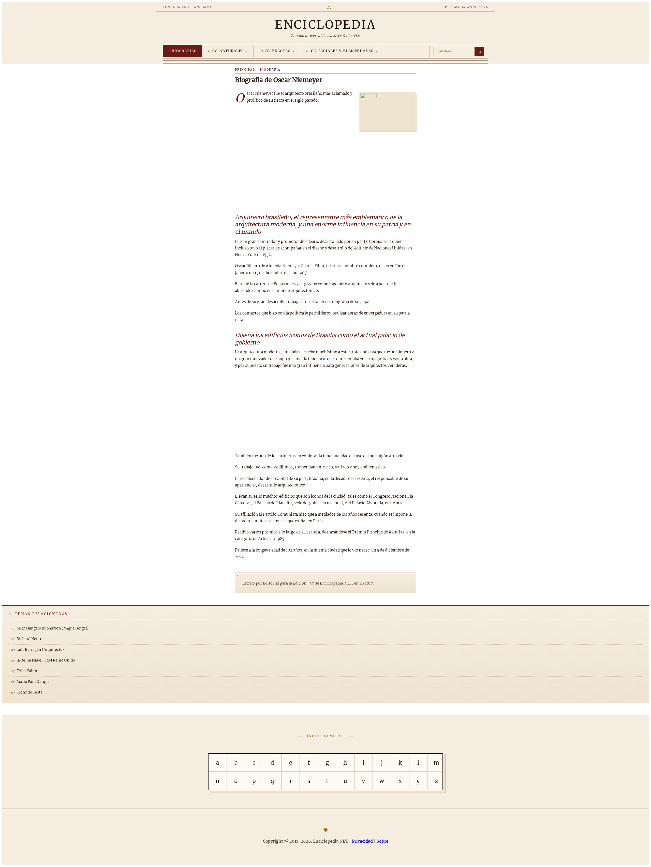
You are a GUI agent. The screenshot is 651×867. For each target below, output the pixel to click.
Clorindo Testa (29, 692)
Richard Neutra (30, 639)
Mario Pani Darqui (33, 682)
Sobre (382, 841)
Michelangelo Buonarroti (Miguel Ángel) (52, 628)
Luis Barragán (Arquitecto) (40, 650)
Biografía (270, 69)
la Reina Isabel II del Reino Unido (46, 660)
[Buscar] (479, 51)
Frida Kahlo (27, 671)
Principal (245, 69)
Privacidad (362, 841)
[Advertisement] (325, 170)
